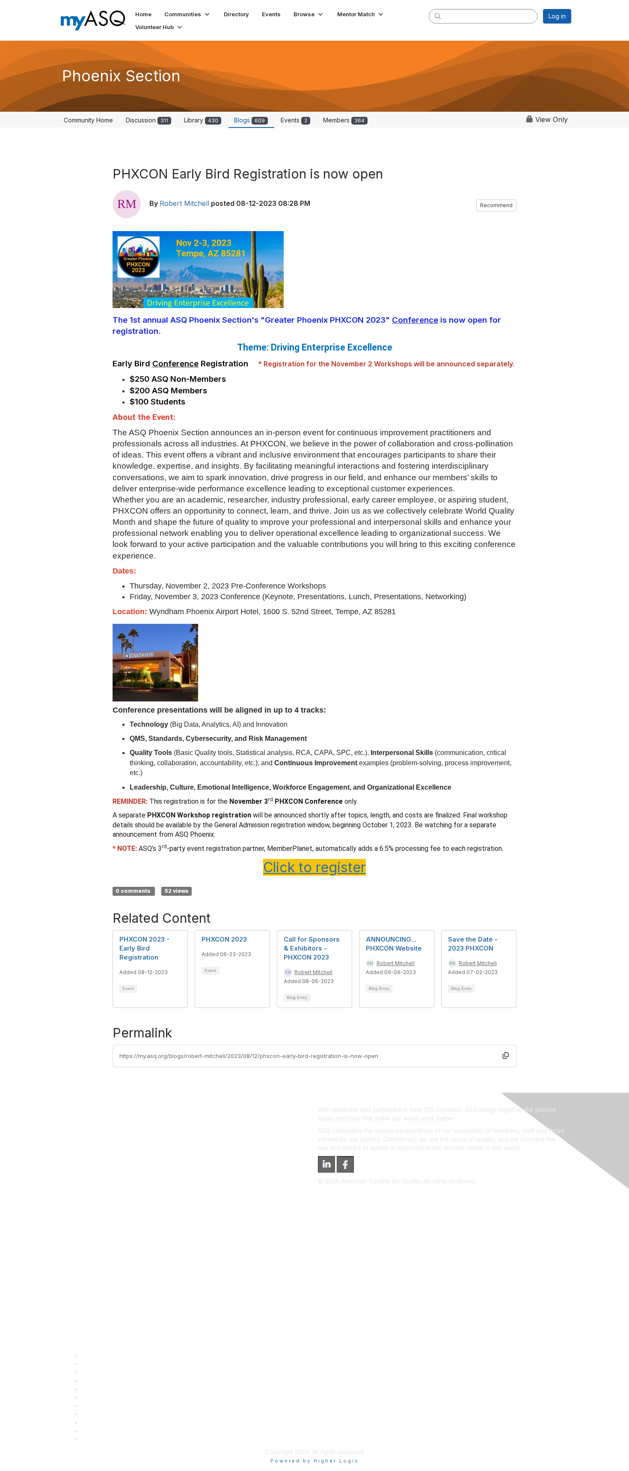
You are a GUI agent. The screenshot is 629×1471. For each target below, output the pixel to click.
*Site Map (96, 1431)
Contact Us (97, 1405)
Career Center (102, 1372)
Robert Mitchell (184, 203)
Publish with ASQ (105, 1380)
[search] (438, 16)
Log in (557, 16)
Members (344, 120)
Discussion (147, 120)
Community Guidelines (113, 1389)
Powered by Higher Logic (314, 1461)
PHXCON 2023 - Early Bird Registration (144, 948)
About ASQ (97, 1355)
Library (201, 120)
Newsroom (97, 1439)
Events (294, 120)
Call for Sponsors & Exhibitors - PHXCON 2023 (312, 948)
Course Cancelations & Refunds (126, 1414)
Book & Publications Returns (121, 1397)
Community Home (88, 120)
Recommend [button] (496, 205)
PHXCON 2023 (224, 939)
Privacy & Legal (103, 1363)
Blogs (249, 120)
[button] (187, 14)
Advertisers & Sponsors (115, 1422)
